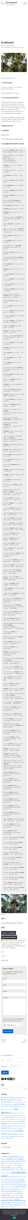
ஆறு (2, 47)
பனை (11, 78)
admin (4, 45)
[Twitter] (5, 1078)
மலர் (24, 1126)
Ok (14, 1217)
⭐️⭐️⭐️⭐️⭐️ (5, 942)
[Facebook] (2, 1078)
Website (5, 991)
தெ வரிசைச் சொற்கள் (13, 1119)
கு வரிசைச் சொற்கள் (14, 1106)
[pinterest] (8, 1078)
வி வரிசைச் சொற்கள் (14, 1136)
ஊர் (12, 1102)
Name (5, 978)
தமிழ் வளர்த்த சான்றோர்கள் (9, 937)
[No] (26, 1214)
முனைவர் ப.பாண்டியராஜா (8, 933)
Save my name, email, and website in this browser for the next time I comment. (13, 1019)
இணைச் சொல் (5, 1100)
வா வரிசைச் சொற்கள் (16, 1202)
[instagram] (13, 1078)
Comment (6, 997)
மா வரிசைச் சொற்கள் (16, 1128)
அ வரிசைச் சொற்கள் (7, 1097)
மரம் (23, 47)
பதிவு (16, 942)
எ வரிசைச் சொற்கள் (17, 1102)
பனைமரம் (13, 104)
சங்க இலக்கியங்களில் (9, 923)
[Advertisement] (14, 21)
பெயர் (4, 1060)
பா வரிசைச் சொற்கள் (11, 1123)
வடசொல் (13, 1131)
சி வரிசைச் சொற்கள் (9, 1115)
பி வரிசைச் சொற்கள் (20, 1123)
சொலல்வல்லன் (4, 960)
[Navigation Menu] (25, 3)
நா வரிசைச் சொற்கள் (14, 1121)
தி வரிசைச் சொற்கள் (20, 1117)
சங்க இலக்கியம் (7, 47)
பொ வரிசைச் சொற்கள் (16, 1126)
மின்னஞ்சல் (4, 1066)
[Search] (25, 1088)
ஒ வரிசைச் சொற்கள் (8, 1104)
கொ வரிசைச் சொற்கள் (19, 1169)
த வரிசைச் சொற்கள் (10, 1117)
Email (4, 985)
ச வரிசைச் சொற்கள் (15, 1113)
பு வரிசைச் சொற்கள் (10, 1191)
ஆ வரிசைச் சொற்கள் (19, 1097)
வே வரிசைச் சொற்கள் (9, 1138)
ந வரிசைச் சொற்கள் (5, 1121)
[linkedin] (11, 1078)
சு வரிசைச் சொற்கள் (16, 1115)
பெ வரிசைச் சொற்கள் (17, 47)
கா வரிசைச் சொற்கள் (15, 1167)
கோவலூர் (14, 732)
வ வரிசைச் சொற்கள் (12, 1134)
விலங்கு (6, 1136)
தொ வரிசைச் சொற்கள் (21, 1119)
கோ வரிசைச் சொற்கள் (9, 1109)
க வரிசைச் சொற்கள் (18, 1104)
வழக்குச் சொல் (10, 1200)
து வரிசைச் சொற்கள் (16, 1182)
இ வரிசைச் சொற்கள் (16, 1099)
